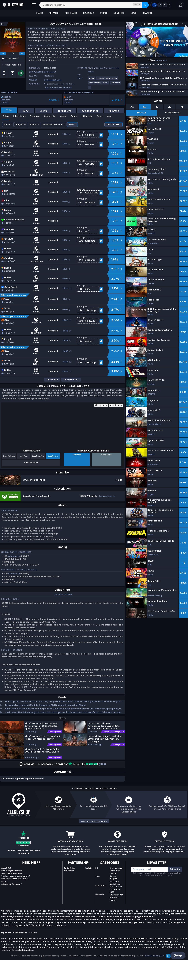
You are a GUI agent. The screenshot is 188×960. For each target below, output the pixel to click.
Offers (6, 116)
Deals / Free (115, 884)
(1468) (102, 764)
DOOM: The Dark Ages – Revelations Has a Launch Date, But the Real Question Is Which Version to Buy (104, 726)
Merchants (69, 870)
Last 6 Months (38, 456)
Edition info (86, 116)
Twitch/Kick (69, 868)
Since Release (9, 456)
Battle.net (70, 84)
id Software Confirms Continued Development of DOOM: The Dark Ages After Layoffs (41, 726)
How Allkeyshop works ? (12, 870)
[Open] (34, 5)
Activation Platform (52, 124)
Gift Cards (114, 881)
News (109, 116)
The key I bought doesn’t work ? (15, 876)
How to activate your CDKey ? (14, 878)
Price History (19, 116)
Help (179, 955)
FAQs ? (4, 881)
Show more (52, 379)
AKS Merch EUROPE (114, 899)
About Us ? (6, 868)
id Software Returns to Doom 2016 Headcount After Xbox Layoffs (42, 737)
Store (7, 124)
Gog (46, 84)
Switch (91, 71)
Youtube (88, 868)
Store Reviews (116, 886)
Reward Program (114, 877)
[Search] (145, 5)
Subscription (50, 116)
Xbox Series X (113, 68)
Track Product (31, 463)
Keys (71, 124)
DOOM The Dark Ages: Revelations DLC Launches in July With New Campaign (105, 739)
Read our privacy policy (154, 956)
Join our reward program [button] (94, 821)
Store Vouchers (116, 868)
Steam (52, 84)
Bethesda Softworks (52, 80)
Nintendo (99, 894)
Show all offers (71, 379)
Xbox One (103, 68)
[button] (181, 5)
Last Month (53, 456)
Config (74, 116)
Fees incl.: (111, 124)
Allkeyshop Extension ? (11, 884)
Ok (168, 956)
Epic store (60, 84)
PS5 (96, 68)
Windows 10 (14, 556)
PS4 (92, 68)
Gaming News (55, 732)
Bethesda (67, 87)
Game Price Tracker (115, 872)
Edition (33, 124)
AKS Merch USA (116, 895)
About (63, 116)
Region (19, 124)
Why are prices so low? (11, 873)
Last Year (24, 456)
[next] (22, 53)
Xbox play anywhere (53, 87)
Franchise (34, 116)
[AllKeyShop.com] (13, 5)
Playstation (100, 885)
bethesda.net (50, 72)
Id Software (49, 76)
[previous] (3, 53)
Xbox (97, 876)
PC (96, 868)
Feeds (100, 116)
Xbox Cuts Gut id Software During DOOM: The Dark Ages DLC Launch (42, 750)
